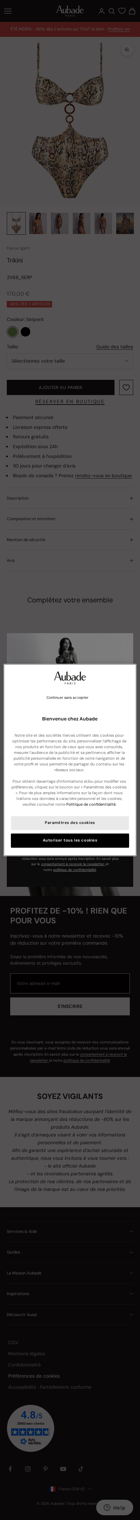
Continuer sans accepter (67, 697)
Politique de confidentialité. (91, 804)
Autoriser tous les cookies (70, 840)
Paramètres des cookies (70, 823)
